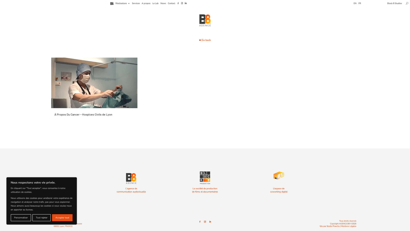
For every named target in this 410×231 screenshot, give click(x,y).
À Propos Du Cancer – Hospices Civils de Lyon (83, 114)
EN (355, 3)
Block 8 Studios (394, 3)
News (163, 3)
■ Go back (205, 40)
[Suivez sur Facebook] (200, 222)
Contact (171, 3)
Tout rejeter (41, 217)
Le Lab (155, 3)
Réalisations (121, 3)
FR (359, 3)
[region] (41, 201)
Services (136, 3)
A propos (146, 3)
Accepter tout (62, 217)
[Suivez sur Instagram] (205, 222)
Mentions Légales (348, 226)
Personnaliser (21, 217)
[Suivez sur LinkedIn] (210, 222)
